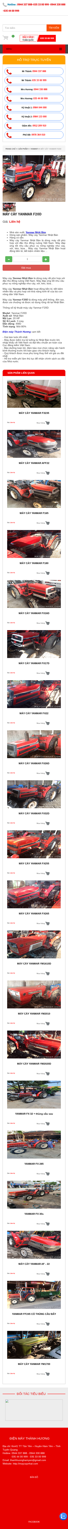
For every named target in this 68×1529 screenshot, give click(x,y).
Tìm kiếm (54, 28)
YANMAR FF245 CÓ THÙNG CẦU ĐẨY (34, 1314)
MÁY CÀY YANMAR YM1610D (34, 963)
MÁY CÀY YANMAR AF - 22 (34, 1264)
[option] (34, 1410)
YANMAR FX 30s (34, 1213)
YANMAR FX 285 (34, 1163)
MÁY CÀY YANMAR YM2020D (34, 1063)
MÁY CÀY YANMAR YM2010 (34, 1013)
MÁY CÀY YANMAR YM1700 (34, 1364)
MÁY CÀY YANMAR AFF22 (34, 463)
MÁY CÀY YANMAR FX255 (34, 863)
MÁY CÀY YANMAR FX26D (34, 763)
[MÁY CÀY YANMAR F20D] (9, 207)
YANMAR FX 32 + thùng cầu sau (34, 1113)
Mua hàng (41, 423)
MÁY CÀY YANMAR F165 (34, 513)
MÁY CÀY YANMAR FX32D (34, 813)
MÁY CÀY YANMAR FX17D (34, 663)
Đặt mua (26, 267)
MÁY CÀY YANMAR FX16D (34, 613)
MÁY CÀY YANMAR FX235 (34, 413)
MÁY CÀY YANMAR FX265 (34, 913)
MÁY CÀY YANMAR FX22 (34, 713)
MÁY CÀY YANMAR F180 (34, 563)
